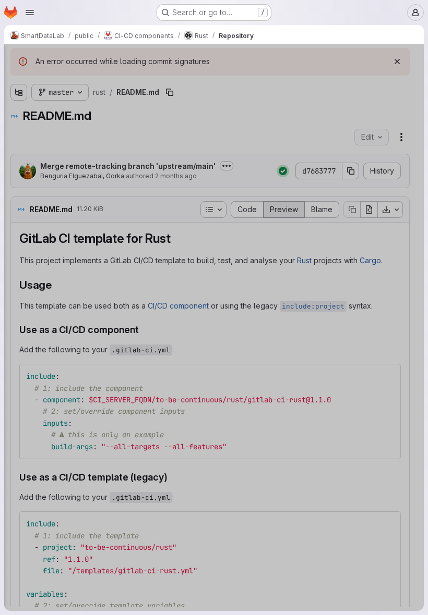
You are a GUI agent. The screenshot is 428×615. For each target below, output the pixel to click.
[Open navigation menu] (29, 12)
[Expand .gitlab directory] (19, 97)
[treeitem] (87, 97)
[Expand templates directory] (19, 114)
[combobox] (85, 79)
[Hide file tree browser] (18, 58)
